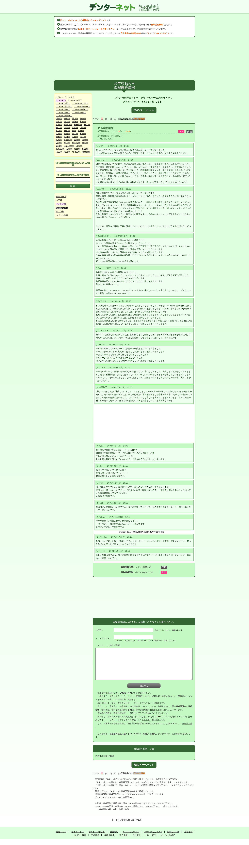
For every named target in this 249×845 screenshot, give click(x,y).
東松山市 (68, 124)
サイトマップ (77, 832)
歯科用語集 (109, 835)
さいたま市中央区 (82, 106)
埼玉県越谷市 (103, 131)
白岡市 (79, 146)
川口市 (75, 118)
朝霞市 (67, 133)
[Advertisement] (124, 58)
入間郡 (69, 149)
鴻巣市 (67, 127)
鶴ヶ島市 (76, 143)
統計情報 (137, 835)
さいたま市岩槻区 (64, 115)
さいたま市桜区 (63, 109)
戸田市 (81, 130)
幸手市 (67, 143)
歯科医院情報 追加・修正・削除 (114, 809)
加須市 (83, 121)
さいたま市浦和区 (80, 109)
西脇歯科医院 (106, 128)
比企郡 (77, 149)
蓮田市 (85, 139)
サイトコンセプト (111, 797)
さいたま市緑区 (79, 112)
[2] (106, 119)
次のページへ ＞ (143, 110)
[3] (111, 119)
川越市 (59, 118)
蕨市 (74, 130)
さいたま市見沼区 (64, 106)
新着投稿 (188, 832)
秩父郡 (85, 149)
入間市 (59, 133)
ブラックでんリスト (110, 791)
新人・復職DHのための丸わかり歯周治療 (145, 532)
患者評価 (95, 835)
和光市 (83, 133)
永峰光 (172, 835)
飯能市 (75, 121)
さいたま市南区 (63, 112)
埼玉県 (71, 97)
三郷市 (77, 139)
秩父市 (59, 121)
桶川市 (67, 136)
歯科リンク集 (173, 832)
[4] (115, 119)
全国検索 (114, 832)
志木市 (75, 133)
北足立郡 (60, 149)
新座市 (59, 136)
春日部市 (78, 124)
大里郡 (67, 152)
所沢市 (67, 121)
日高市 (85, 143)
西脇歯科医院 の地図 (104, 756)
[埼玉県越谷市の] (132, 119)
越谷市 (67, 130)
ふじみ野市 (69, 146)
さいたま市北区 (63, 103)
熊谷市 (67, 118)
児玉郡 (59, 152)
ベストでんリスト (131, 832)
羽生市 (59, 127)
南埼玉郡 (76, 152)
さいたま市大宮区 (80, 103)
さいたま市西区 (75, 100)
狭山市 (87, 124)
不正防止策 (187, 723)
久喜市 (75, 136)
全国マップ (61, 97)
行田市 (83, 118)
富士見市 (68, 139)
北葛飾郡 (86, 152)
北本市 (83, 136)
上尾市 (83, 127)
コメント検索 (62, 215)
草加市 (59, 130)
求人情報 (60, 211)
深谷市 (75, 127)
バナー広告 (151, 835)
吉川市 (59, 146)
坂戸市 (59, 143)
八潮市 (59, 139)
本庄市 (59, 124)
